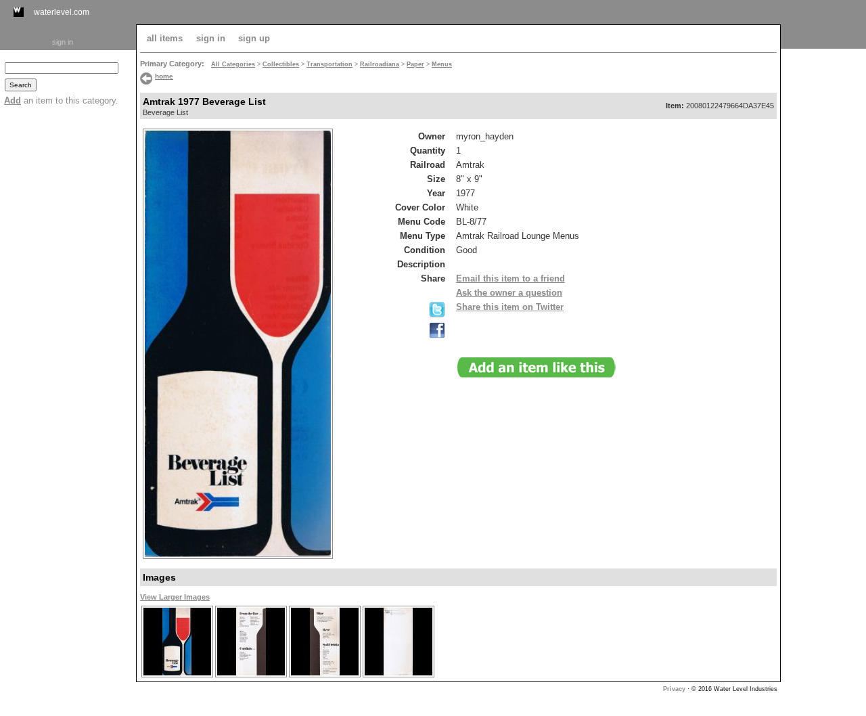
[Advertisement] (823, 255)
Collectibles (281, 64)
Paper (415, 64)
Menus (442, 64)
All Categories (233, 64)
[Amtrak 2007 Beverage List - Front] (177, 675)
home (164, 76)
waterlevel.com (61, 12)
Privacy (674, 689)
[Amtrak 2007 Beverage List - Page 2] (324, 675)
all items (165, 38)
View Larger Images (175, 597)
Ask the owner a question (509, 293)
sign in (62, 42)
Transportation (329, 64)
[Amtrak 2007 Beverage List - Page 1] (251, 675)
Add (12, 100)
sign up (254, 38)
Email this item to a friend (510, 278)
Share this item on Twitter (510, 307)
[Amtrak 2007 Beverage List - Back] (398, 675)
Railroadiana (379, 64)
